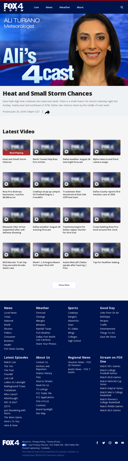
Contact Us (42, 362)
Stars (71, 324)
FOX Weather (43, 332)
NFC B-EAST (11, 402)
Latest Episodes (16, 357)
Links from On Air (109, 312)
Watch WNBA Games (111, 406)
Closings (40, 316)
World (7, 324)
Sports (73, 308)
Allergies (40, 320)
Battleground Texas (14, 386)
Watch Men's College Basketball (111, 394)
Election (8, 328)
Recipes (104, 320)
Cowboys (73, 312)
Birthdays (105, 316)
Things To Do (107, 332)
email (122, 442)
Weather (42, 308)
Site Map (41, 413)
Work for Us (42, 385)
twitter (103, 442)
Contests (41, 405)
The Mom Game (13, 417)
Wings (71, 332)
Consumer (9, 336)
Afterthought (11, 398)
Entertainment (107, 328)
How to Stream (44, 381)
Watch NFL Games (110, 366)
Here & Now (11, 425)
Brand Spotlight (44, 409)
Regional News (79, 357)
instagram (110, 442)
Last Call (8, 378)
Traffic (103, 324)
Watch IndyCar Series (111, 388)
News (8, 308)
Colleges (72, 336)
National (8, 320)
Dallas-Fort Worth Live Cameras (45, 338)
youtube (116, 442)
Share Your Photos (46, 343)
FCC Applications (45, 397)
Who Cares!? (10, 394)
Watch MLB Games (110, 377)
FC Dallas (73, 328)
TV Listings (42, 389)
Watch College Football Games (108, 372)
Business (9, 340)
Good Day (107, 308)
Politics (8, 332)
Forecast (41, 312)
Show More (64, 285)
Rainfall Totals (43, 328)
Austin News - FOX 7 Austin (79, 371)
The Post (9, 370)
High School (74, 340)
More (80, 7)
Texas (7, 316)
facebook (97, 442)
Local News (10, 312)
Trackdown (10, 390)
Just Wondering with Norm (15, 412)
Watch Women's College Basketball (110, 401)
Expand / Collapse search (122, 7)
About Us (43, 357)
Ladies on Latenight (14, 382)
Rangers (72, 316)
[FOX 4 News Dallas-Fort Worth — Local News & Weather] (15, 7)
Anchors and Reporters (43, 368)
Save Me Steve (108, 336)
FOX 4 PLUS (42, 401)
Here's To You (11, 421)
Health (7, 344)
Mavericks (73, 320)
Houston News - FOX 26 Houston (79, 364)
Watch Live (10, 362)
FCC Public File (44, 393)
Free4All (8, 374)
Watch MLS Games (110, 410)
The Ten (8, 366)
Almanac (40, 324)
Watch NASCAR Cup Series (111, 383)
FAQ (38, 377)
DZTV (7, 406)
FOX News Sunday (14, 348)
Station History (44, 373)
